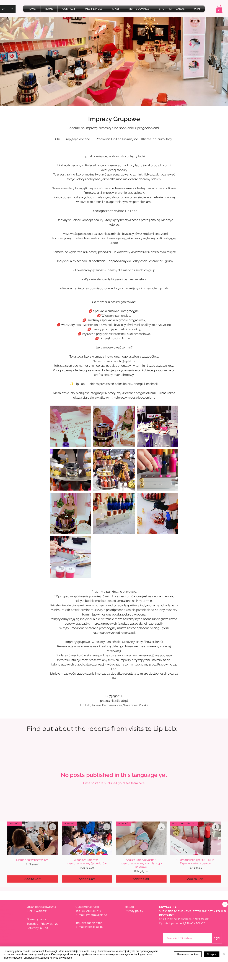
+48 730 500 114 (91, 911)
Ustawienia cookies (188, 954)
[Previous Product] (2, 838)
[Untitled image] (70, 426)
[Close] (224, 954)
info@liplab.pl (94, 926)
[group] (114, 852)
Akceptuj (211, 954)
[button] (219, 9)
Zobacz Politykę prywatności (56, 957)
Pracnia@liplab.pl (97, 914)
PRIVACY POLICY (195, 923)
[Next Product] (226, 838)
